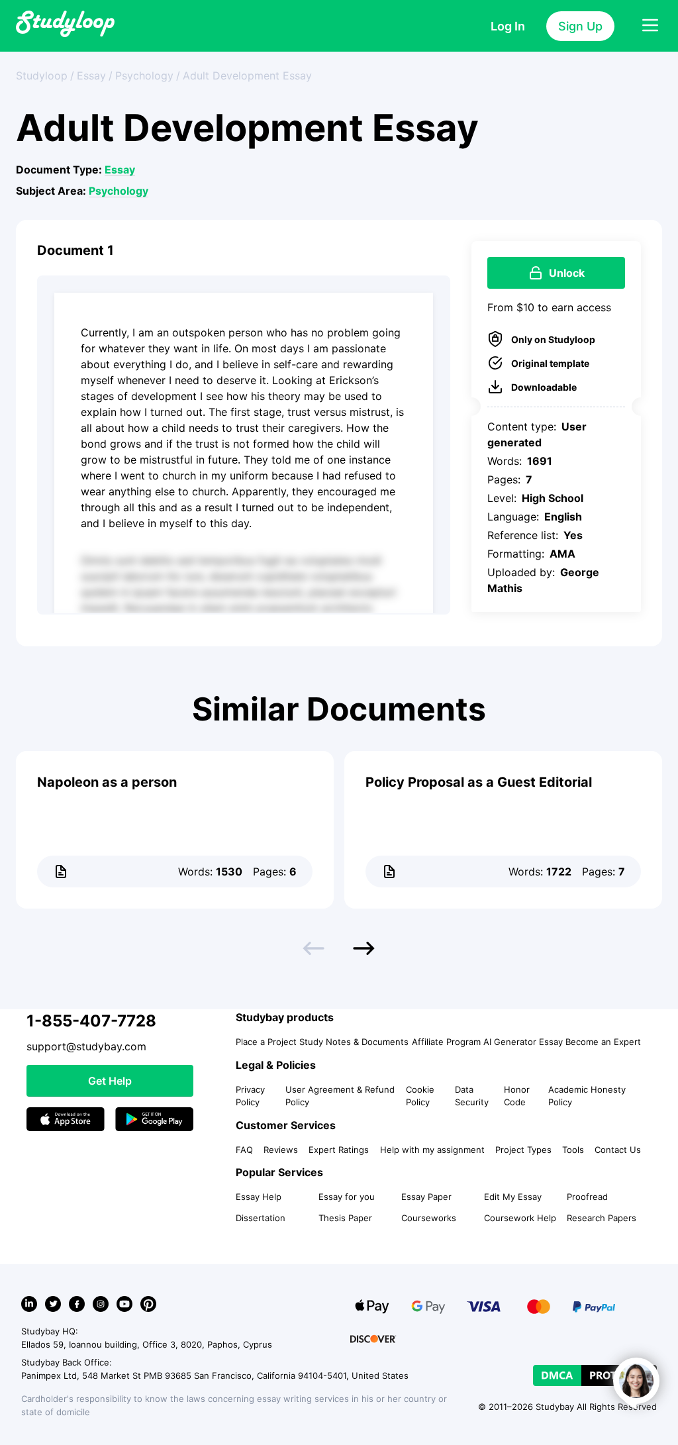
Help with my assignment (432, 1149)
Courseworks (428, 1218)
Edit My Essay (513, 1196)
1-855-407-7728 (91, 1020)
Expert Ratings (339, 1149)
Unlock (567, 272)
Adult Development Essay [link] (247, 75)
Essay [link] (91, 75)
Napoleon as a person (107, 782)
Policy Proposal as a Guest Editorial (478, 782)
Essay (120, 169)
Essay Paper (426, 1196)
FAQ (244, 1149)
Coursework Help (520, 1218)
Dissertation (260, 1218)
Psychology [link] (144, 75)
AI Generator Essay (523, 1041)
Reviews (281, 1149)
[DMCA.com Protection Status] (595, 1375)
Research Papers (601, 1218)
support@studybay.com (86, 1046)
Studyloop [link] (42, 75)
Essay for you (346, 1196)
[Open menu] (650, 25)
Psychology (118, 190)
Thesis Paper (345, 1218)
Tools (573, 1149)
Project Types (523, 1149)
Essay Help (258, 1196)
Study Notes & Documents (354, 1041)
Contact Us (618, 1149)
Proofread (587, 1196)
